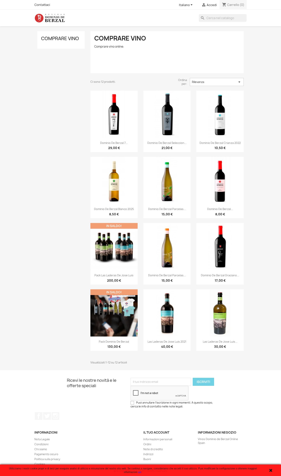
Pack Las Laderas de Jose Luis (113, 275)
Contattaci (42, 5)
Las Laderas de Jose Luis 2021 (167, 341)
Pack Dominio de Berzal (114, 341)
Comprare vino (60, 38)
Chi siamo (40, 449)
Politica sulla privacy (47, 459)
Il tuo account (156, 432)
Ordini (147, 444)
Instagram (55, 416)
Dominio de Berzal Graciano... (220, 275)
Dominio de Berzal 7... (114, 143)
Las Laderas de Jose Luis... (220, 341)
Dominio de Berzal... (220, 209)
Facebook (38, 416)
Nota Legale (42, 439)
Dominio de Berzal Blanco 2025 (114, 209)
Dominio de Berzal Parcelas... (167, 209)
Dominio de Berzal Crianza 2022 (220, 143)
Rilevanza (217, 82)
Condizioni (41, 444)
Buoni (147, 459)
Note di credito (153, 449)
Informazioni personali (157, 439)
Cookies (39, 464)
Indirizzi (148, 454)
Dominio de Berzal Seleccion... (167, 143)
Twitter (47, 416)
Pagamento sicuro (46, 454)
